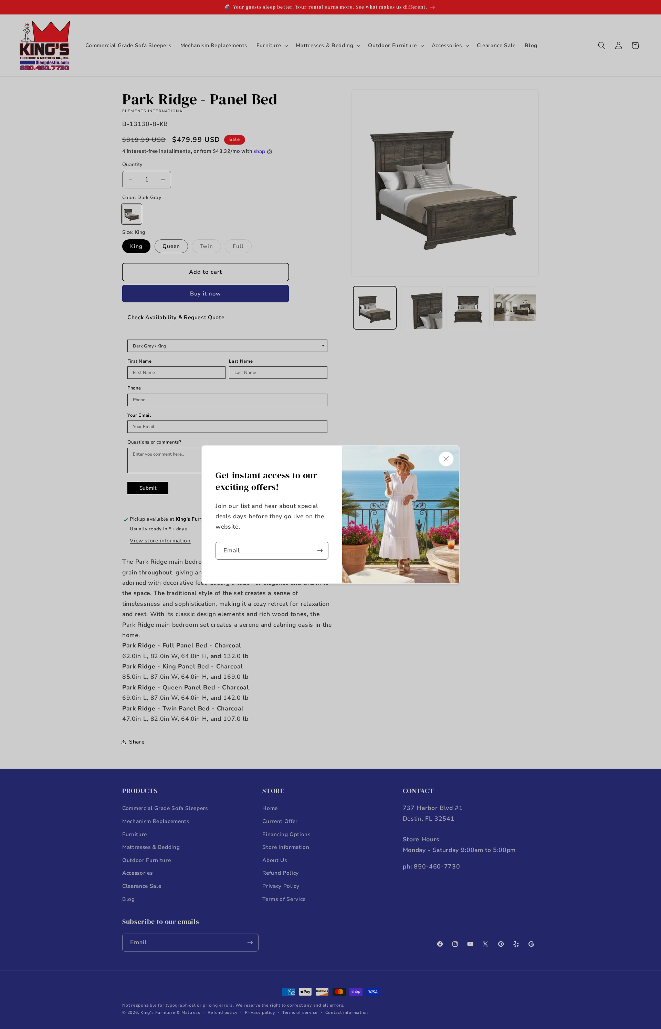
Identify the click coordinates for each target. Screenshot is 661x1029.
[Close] (446, 458)
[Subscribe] (320, 551)
